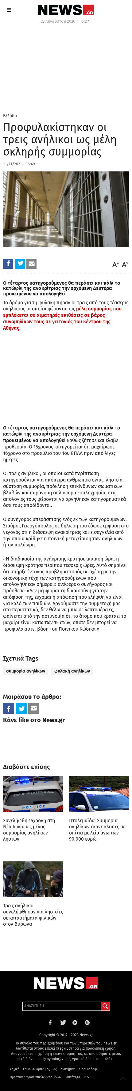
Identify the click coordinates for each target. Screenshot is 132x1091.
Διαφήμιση (68, 1069)
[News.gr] (66, 10)
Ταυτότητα (72, 1077)
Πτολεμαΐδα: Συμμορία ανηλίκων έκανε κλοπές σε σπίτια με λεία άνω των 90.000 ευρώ (97, 830)
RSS (86, 1077)
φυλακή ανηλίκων (72, 671)
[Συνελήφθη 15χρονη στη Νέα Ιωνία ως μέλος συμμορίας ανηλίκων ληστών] (33, 794)
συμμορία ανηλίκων (25, 671)
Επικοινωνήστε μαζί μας (40, 1069)
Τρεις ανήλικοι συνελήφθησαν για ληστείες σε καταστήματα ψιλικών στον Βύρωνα (33, 915)
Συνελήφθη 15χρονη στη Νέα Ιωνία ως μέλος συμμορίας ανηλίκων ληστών (29, 830)
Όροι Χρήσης (88, 1069)
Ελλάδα (10, 115)
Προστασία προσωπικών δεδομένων (35, 1077)
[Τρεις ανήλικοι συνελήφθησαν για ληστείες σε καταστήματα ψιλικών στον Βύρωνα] (33, 879)
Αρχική (14, 1069)
